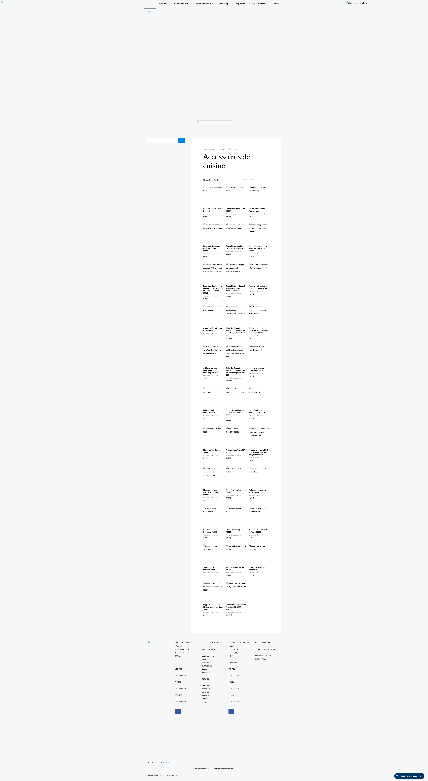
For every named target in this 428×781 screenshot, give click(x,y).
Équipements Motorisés (204, 4)
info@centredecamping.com (186, 672)
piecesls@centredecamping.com (240, 685)
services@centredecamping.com (187, 698)
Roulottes (163, 4)
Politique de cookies (201, 768)
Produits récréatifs (181, 4)
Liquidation (240, 4)
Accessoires (214, 149)
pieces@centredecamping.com (187, 685)
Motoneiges (224, 4)
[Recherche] (181, 140)
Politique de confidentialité (224, 768)
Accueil (205, 149)
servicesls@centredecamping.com (241, 698)
